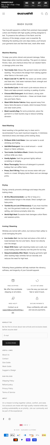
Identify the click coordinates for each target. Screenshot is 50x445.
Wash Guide (6, 366)
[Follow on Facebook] (3, 419)
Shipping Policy (8, 381)
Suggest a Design (9, 370)
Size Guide (6, 362)
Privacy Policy (7, 388)
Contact (5, 359)
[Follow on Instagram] (9, 419)
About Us (5, 355)
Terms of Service (8, 392)
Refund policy (7, 385)
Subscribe (11, 343)
